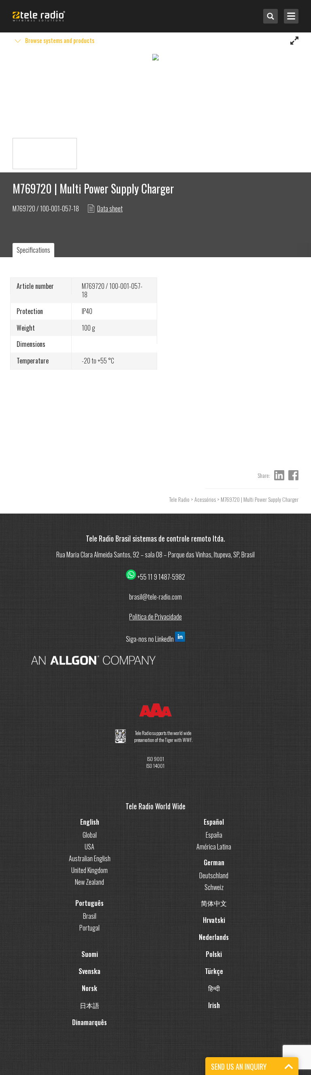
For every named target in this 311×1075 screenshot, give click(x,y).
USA (89, 846)
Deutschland (213, 875)
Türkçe (214, 971)
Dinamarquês (89, 1022)
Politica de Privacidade (155, 616)
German (214, 862)
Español (214, 822)
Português (89, 903)
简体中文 (214, 903)
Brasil (89, 916)
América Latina (213, 846)
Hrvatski (214, 920)
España (214, 835)
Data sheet (110, 208)
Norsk (89, 988)
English (89, 822)
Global (90, 835)
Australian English (90, 858)
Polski (214, 954)
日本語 (89, 1005)
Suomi (89, 954)
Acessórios (205, 499)
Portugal (89, 928)
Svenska (89, 971)
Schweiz (214, 887)
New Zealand (89, 882)
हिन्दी (214, 988)
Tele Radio (179, 499)
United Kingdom (89, 870)
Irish (214, 1005)
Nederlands (214, 937)
